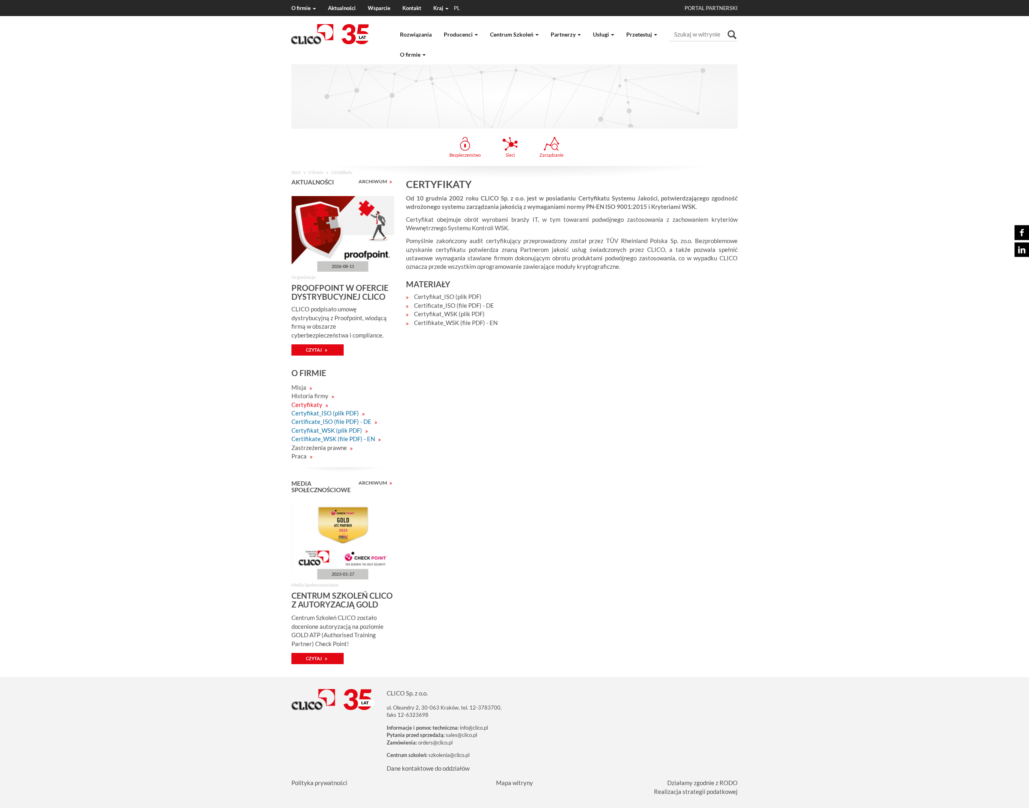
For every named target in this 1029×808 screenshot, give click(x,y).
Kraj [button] (446, 8)
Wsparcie (379, 8)
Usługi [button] (601, 34)
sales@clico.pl (461, 735)
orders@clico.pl (435, 742)
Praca (299, 456)
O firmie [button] (301, 8)
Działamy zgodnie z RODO (702, 782)
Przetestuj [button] (639, 34)
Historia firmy (310, 395)
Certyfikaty (307, 404)
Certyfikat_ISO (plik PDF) (325, 413)
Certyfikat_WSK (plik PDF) (327, 430)
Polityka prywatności (319, 782)
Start (296, 172)
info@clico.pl (474, 727)
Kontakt (411, 8)
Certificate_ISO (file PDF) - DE (332, 421)
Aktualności (342, 8)
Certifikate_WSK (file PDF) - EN (333, 438)
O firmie (315, 172)
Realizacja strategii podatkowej (696, 791)
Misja (299, 387)
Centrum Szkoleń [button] (512, 34)
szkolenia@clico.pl (448, 755)
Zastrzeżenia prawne (319, 447)
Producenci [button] (459, 34)
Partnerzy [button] (564, 34)
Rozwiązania (416, 34)
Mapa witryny (514, 782)
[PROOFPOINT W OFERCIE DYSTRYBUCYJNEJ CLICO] (342, 230)
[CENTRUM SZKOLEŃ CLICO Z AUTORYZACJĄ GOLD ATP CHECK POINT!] (342, 538)
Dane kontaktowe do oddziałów (428, 768)
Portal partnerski (711, 8)
